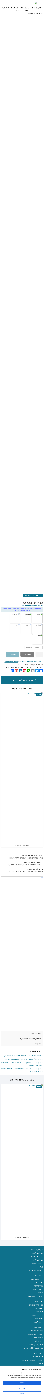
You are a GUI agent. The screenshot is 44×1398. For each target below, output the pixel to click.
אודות (41, 1363)
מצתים (40, 1267)
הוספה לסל (27, 654)
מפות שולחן (39, 1341)
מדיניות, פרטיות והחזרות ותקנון (30, 1039)
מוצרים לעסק (38, 1293)
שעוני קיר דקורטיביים (36, 1344)
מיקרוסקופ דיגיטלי (36, 1249)
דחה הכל (22, 1394)
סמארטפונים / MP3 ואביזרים (33, 1348)
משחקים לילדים (37, 1263)
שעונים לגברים (38, 1289)
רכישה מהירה (12, 654)
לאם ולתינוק (39, 1318)
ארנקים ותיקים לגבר (36, 1279)
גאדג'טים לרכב (38, 1260)
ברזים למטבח (38, 1327)
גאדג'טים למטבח (37, 1256)
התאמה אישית (22, 1388)
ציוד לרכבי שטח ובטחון (35, 1296)
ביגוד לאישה (39, 1301)
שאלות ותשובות (35, 1033)
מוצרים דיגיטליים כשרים (35, 1270)
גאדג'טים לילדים (37, 1253)
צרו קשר (38, 1044)
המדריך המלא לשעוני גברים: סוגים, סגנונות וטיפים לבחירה (23, 1059)
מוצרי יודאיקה (38, 1338)
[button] (22, 680)
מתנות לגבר (39, 1275)
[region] (22, 1382)
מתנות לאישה (38, 1322)
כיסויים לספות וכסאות (35, 1334)
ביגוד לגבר (39, 1282)
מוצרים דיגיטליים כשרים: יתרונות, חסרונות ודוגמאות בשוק (23, 1055)
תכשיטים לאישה (37, 1315)
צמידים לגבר (38, 1286)
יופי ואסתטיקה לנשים (36, 1305)
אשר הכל (22, 1383)
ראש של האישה (38, 1308)
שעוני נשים (39, 1312)
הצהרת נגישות (38, 1353)
